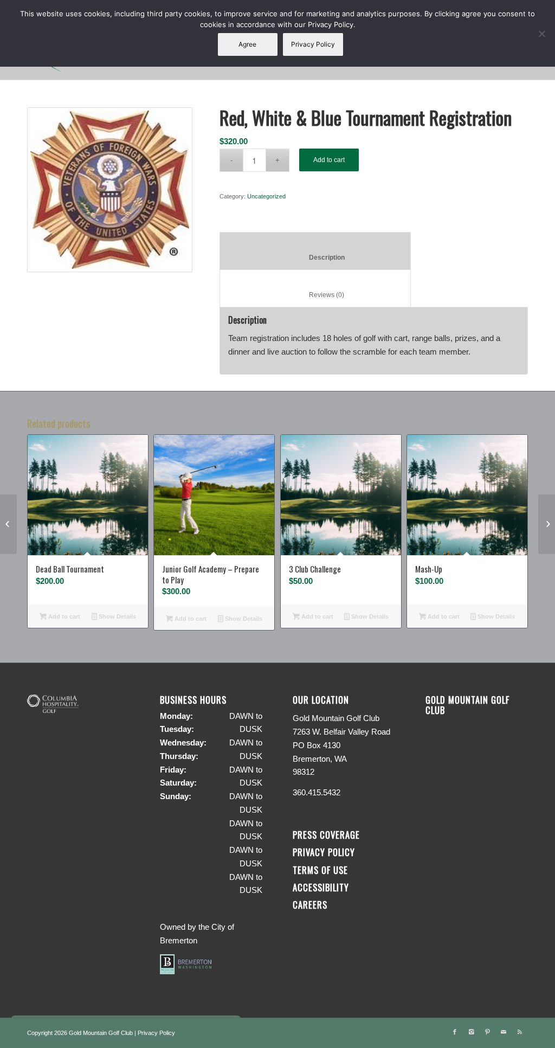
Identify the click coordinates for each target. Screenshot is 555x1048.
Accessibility (322, 887)
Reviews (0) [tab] (315, 295)
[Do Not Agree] (541, 33)
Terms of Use (320, 870)
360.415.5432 (316, 792)
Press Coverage (326, 834)
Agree (247, 44)
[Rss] (520, 1032)
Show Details (116, 616)
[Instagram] (471, 1032)
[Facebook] (455, 1032)
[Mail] (503, 1032)
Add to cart (329, 160)
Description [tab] (315, 257)
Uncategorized (266, 196)
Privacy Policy (324, 852)
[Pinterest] (487, 1032)
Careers (310, 904)
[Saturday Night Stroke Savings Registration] (8, 524)
